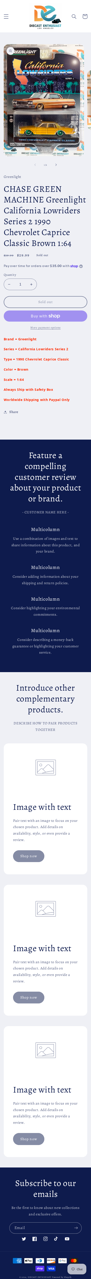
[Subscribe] (76, 1228)
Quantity (10, 275)
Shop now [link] (28, 856)
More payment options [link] (45, 327)
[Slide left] (35, 165)
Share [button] (13, 412)
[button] (6, 16)
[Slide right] (56, 165)
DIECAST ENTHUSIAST (39, 1277)
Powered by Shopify (62, 1277)
